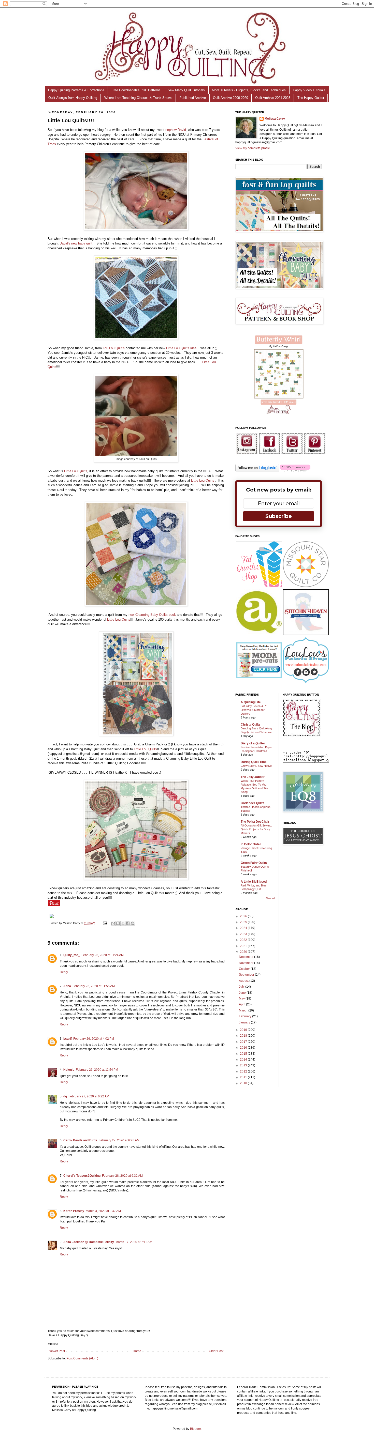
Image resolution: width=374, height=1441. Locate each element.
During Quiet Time (254, 762)
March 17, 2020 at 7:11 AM (134, 1242)
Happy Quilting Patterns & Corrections (76, 90)
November (246, 963)
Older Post (216, 1351)
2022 (244, 940)
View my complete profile (252, 148)
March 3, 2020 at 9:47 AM (103, 1211)
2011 (244, 1077)
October (245, 969)
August (244, 981)
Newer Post (57, 1351)
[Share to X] (122, 923)
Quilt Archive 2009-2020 (230, 98)
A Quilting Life (251, 702)
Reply (64, 972)
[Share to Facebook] (127, 923)
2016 (244, 1047)
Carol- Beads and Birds (80, 1140)
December (246, 957)
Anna (67, 986)
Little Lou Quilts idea (181, 348)
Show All (270, 898)
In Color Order (251, 844)
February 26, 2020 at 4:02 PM (93, 1038)
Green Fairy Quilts (254, 863)
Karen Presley (73, 1211)
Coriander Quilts (252, 803)
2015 (244, 1053)
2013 (244, 1065)
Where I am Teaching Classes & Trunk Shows (138, 98)
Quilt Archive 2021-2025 (272, 98)
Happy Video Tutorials (309, 90)
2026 (244, 916)
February (245, 1016)
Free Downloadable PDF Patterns (136, 90)
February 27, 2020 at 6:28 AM (119, 1140)
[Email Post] (105, 923)
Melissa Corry (275, 118)
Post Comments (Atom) (82, 1358)
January (245, 1022)
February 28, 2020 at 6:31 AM (122, 1175)
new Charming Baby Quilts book (152, 615)
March (243, 1010)
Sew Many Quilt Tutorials (186, 90)
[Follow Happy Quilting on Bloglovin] (257, 470)
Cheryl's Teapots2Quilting (81, 1175)
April (242, 1004)
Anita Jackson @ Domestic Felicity (88, 1242)
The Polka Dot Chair (255, 821)
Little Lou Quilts (75, 471)
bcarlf (67, 1038)
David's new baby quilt (76, 243)
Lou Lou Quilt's (114, 348)
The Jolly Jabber (253, 777)
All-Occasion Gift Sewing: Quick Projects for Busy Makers (256, 829)
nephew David (175, 130)
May (242, 998)
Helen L (68, 1069)
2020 (244, 952)
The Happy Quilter (310, 98)
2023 (244, 934)
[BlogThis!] (118, 923)
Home (137, 1351)
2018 (244, 1035)
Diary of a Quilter (253, 743)
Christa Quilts (251, 724)
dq (65, 1096)
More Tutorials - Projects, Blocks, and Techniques (249, 90)
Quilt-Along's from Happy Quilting (72, 98)
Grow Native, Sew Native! (256, 765)
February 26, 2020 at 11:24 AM (102, 955)
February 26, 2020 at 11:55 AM (94, 986)
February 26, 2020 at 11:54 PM (97, 1069)
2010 (244, 1083)
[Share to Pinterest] (132, 923)
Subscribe (278, 516)
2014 (244, 1059)
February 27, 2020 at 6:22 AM (88, 1096)
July (242, 986)
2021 (244, 946)
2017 (244, 1042)
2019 (244, 1030)
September (247, 974)
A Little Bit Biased (254, 881)
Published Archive (192, 98)
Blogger (195, 1429)
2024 (244, 928)
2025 (244, 922)
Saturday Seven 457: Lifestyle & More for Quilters (254, 709)
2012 (244, 1071)
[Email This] (113, 923)
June (243, 992)
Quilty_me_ (71, 955)
